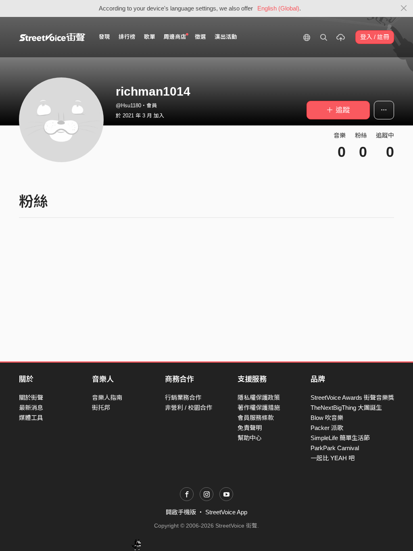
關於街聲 (31, 397)
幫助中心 (250, 437)
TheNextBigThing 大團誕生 (346, 407)
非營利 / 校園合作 (188, 407)
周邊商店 (175, 37)
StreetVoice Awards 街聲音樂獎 (352, 397)
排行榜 (127, 37)
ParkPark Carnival (335, 448)
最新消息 (31, 407)
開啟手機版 (181, 512)
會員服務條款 (256, 417)
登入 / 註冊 (374, 36)
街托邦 (101, 407)
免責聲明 (250, 427)
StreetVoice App (226, 512)
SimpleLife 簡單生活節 (340, 437)
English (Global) (278, 8)
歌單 (149, 37)
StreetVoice (52, 37)
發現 (104, 37)
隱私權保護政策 (259, 397)
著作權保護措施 (259, 407)
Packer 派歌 (327, 427)
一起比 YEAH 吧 (333, 458)
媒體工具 (31, 417)
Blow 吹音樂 (327, 417)
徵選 (200, 37)
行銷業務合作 (183, 397)
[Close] (404, 8)
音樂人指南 (107, 397)
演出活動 (226, 37)
